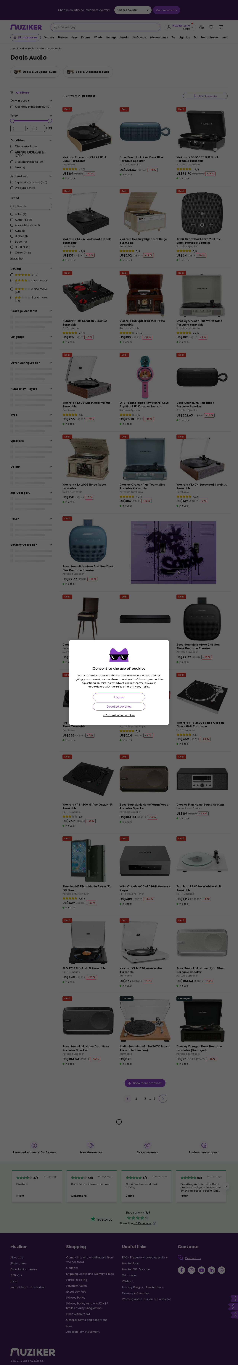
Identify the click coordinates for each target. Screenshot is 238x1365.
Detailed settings (119, 706)
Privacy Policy (140, 687)
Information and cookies (119, 715)
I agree (119, 697)
